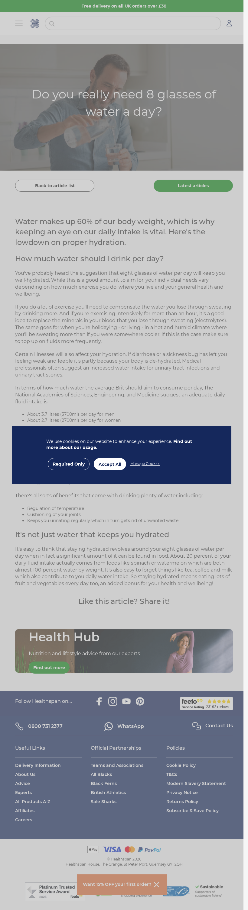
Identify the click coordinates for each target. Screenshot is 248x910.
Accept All (110, 464)
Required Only (69, 464)
